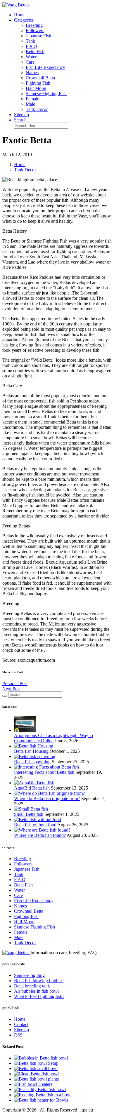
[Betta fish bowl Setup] (36, 1063)
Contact (21, 1024)
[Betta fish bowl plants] (36, 1078)
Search (20, 119)
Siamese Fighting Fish (46, 93)
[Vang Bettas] (15, 4)
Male (30, 104)
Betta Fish (35, 51)
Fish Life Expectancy (45, 67)
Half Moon (36, 88)
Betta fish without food (35, 824)
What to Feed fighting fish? (39, 996)
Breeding (34, 25)
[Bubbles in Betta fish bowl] (41, 1057)
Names (32, 72)
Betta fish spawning (32, 761)
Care (30, 62)
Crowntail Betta (40, 77)
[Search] (4, 696)
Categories (24, 20)
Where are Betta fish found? (40, 835)
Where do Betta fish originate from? (47, 798)
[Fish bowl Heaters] (33, 1084)
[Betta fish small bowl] (36, 1068)
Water (31, 56)
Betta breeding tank (32, 985)
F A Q (31, 46)
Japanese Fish (38, 35)
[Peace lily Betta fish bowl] (40, 1089)
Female (32, 98)
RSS (18, 1034)
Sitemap (21, 114)
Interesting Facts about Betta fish (44, 772)
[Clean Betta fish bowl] (36, 1073)
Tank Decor (37, 109)
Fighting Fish (38, 83)
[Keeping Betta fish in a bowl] (43, 1094)
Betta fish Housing (31, 751)
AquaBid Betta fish (32, 787)
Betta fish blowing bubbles (38, 980)
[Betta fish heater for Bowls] (41, 1099)
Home (19, 14)
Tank (30, 41)
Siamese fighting (29, 975)
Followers (35, 30)
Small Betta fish (28, 814)
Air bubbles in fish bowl (36, 991)
